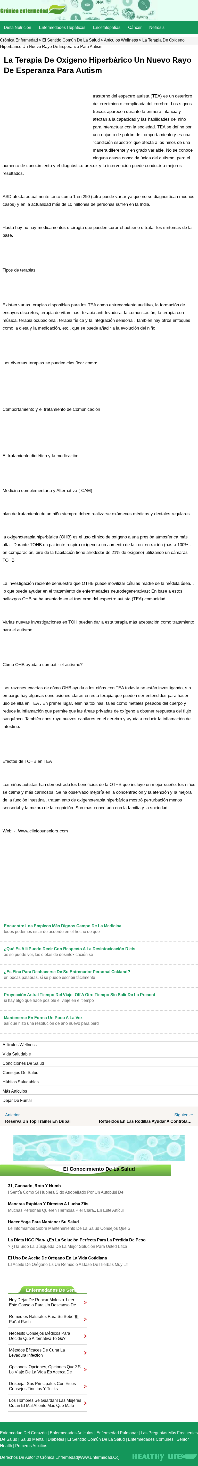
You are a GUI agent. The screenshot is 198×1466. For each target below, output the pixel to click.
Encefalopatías (106, 27)
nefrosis (156, 27)
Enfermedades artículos (71, 1433)
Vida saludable (17, 1054)
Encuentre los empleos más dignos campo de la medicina (62, 926)
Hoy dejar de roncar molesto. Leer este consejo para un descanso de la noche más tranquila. (42, 1303)
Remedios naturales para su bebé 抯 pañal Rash (44, 1319)
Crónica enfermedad (19, 40)
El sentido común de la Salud (71, 40)
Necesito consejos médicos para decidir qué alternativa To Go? (39, 1336)
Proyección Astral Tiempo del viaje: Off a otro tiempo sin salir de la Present (79, 995)
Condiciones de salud (23, 1063)
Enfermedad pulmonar (117, 1433)
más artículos (15, 1091)
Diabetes (56, 1439)
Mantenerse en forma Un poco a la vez (43, 1017)
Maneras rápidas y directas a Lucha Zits (48, 1204)
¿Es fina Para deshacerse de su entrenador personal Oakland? (67, 972)
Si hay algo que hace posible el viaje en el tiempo (49, 1000)
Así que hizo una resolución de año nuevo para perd (51, 1023)
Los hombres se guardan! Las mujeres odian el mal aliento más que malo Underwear (45, 1403)
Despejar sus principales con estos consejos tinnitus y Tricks (42, 1386)
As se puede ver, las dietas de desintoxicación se (48, 954)
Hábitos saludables (21, 1082)
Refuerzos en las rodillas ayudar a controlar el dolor (146, 1121)
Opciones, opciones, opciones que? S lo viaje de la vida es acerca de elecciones (45, 1370)
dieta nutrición (17, 27)
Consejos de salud (20, 1072)
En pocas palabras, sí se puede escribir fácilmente (49, 977)
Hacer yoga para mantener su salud (43, 1222)
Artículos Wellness (121, 40)
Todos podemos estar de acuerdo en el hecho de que (52, 931)
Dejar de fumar (17, 1100)
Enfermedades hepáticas (62, 27)
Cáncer (135, 27)
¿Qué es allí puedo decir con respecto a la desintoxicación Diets (69, 949)
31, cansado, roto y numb (34, 1186)
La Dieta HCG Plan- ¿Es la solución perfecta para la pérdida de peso (77, 1240)
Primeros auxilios (31, 1446)
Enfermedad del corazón (23, 1433)
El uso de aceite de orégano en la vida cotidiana (57, 1258)
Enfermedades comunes (151, 1439)
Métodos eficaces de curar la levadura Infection (37, 1352)
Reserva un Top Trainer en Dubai (37, 1121)
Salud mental (32, 1439)
